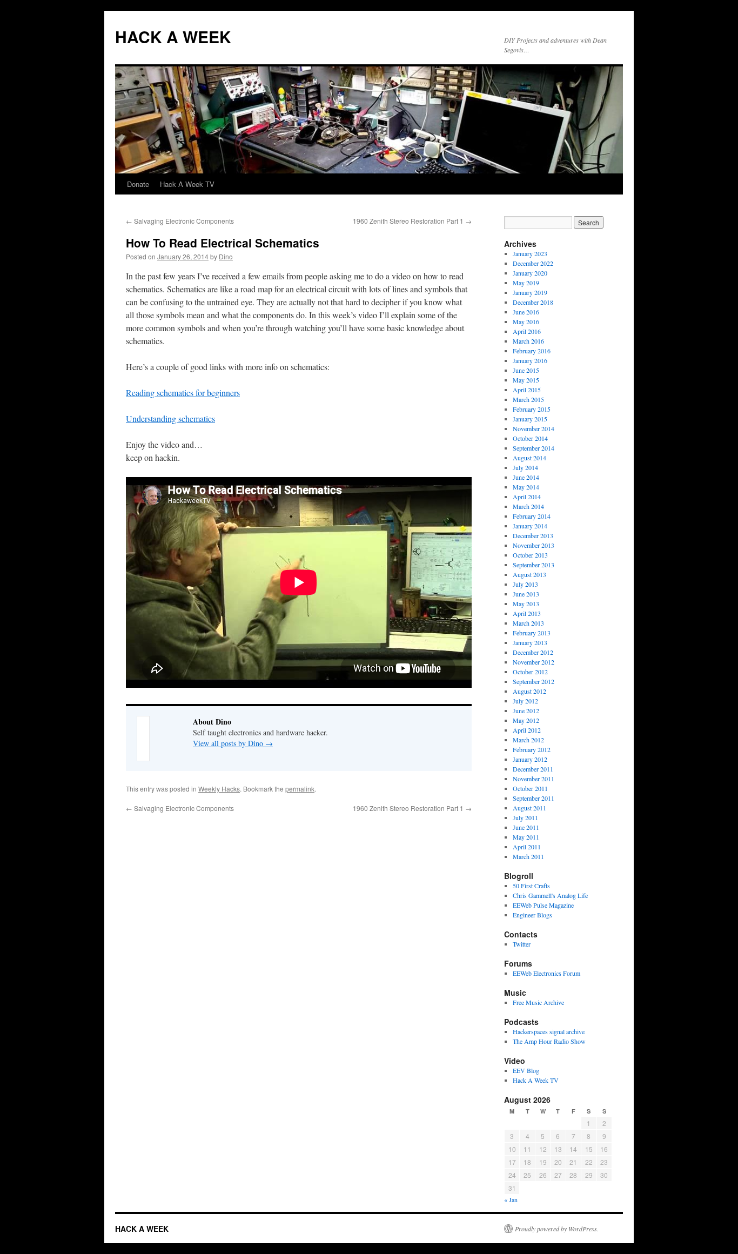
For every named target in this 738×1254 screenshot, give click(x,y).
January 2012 (530, 759)
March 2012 (528, 739)
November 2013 (533, 545)
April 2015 (527, 389)
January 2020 (530, 273)
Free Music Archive (538, 1002)
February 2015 (532, 409)
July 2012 (525, 700)
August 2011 (529, 807)
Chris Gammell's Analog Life (550, 895)
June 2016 (526, 311)
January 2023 (530, 253)
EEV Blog (526, 1070)
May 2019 (526, 282)
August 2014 (529, 457)
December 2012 (533, 652)
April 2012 (527, 730)
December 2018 (533, 302)
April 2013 (527, 613)
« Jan (511, 1199)
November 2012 (533, 662)
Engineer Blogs (532, 914)
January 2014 (530, 525)
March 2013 (528, 623)
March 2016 (528, 341)
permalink (299, 788)
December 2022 (533, 263)
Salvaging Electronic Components (180, 220)
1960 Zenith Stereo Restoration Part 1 (412, 220)
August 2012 (529, 691)
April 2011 (527, 846)
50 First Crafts (531, 885)
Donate (138, 184)
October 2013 (530, 555)
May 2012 (526, 720)
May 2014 (526, 486)
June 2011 (526, 827)
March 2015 (528, 399)
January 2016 (530, 360)
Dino (226, 256)
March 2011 (528, 856)
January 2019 (530, 292)
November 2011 (533, 778)
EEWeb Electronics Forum (546, 973)
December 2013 (533, 535)
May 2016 (526, 321)
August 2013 (529, 574)
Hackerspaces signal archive (549, 1031)
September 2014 (533, 448)
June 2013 (526, 593)
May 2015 (526, 379)
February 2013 (532, 632)
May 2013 (526, 603)
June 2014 (526, 477)
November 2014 (533, 428)
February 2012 (532, 749)
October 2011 (530, 788)
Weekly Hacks (219, 788)
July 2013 (525, 584)
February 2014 (532, 516)
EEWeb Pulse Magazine (543, 905)
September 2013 (533, 564)
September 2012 (533, 681)
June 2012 (526, 710)
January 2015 (530, 418)
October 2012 (530, 671)
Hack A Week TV (187, 184)
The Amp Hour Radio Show (549, 1041)
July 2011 (525, 817)
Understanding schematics (170, 418)
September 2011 (533, 798)
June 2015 (526, 370)
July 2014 (525, 467)
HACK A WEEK (173, 36)
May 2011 (526, 837)
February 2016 (532, 350)
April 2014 (527, 496)
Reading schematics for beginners (183, 392)
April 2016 (527, 331)
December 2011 (533, 769)
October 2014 (530, 438)
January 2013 (530, 642)
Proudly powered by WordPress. (557, 1228)
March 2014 (528, 506)
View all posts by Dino (233, 743)
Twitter (522, 944)
